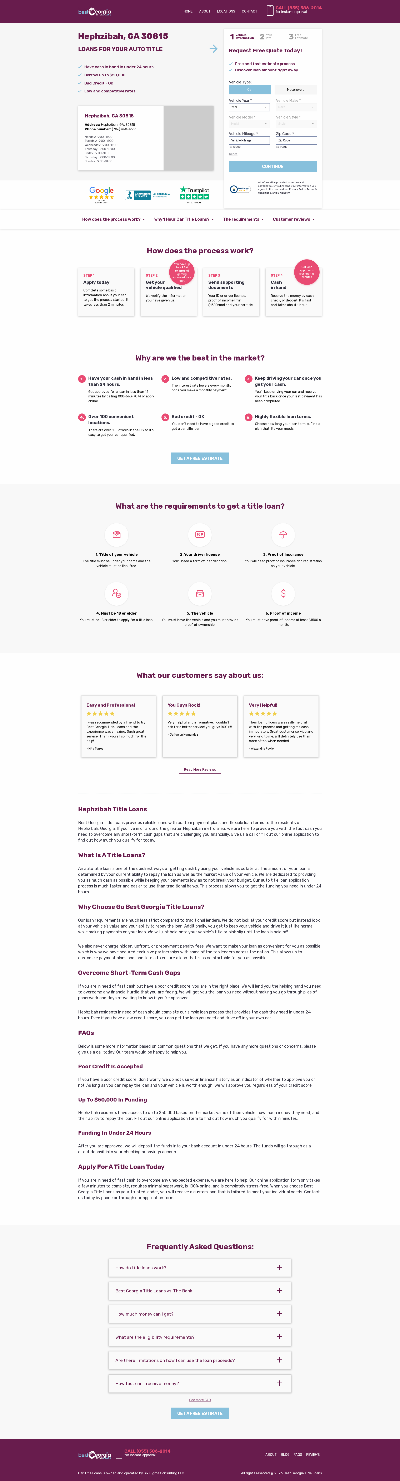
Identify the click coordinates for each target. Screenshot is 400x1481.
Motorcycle (295, 90)
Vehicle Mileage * (243, 139)
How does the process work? (111, 219)
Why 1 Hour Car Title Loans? (182, 219)
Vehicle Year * (240, 100)
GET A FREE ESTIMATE (200, 458)
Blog (285, 1455)
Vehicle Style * (288, 117)
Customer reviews (291, 219)
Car (250, 90)
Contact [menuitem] (249, 11)
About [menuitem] (204, 11)
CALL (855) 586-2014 (299, 7)
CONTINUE (273, 166)
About (271, 1455)
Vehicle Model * (242, 117)
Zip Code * (285, 139)
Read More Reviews (200, 769)
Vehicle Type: (240, 82)
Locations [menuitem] (226, 11)
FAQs (298, 1455)
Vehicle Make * (288, 100)
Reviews (313, 1455)
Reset (233, 154)
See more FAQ (200, 1400)
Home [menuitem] (188, 11)
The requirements (241, 219)
